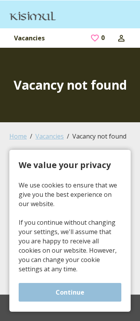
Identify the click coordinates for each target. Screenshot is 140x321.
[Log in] (121, 37)
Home (18, 136)
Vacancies (29, 38)
